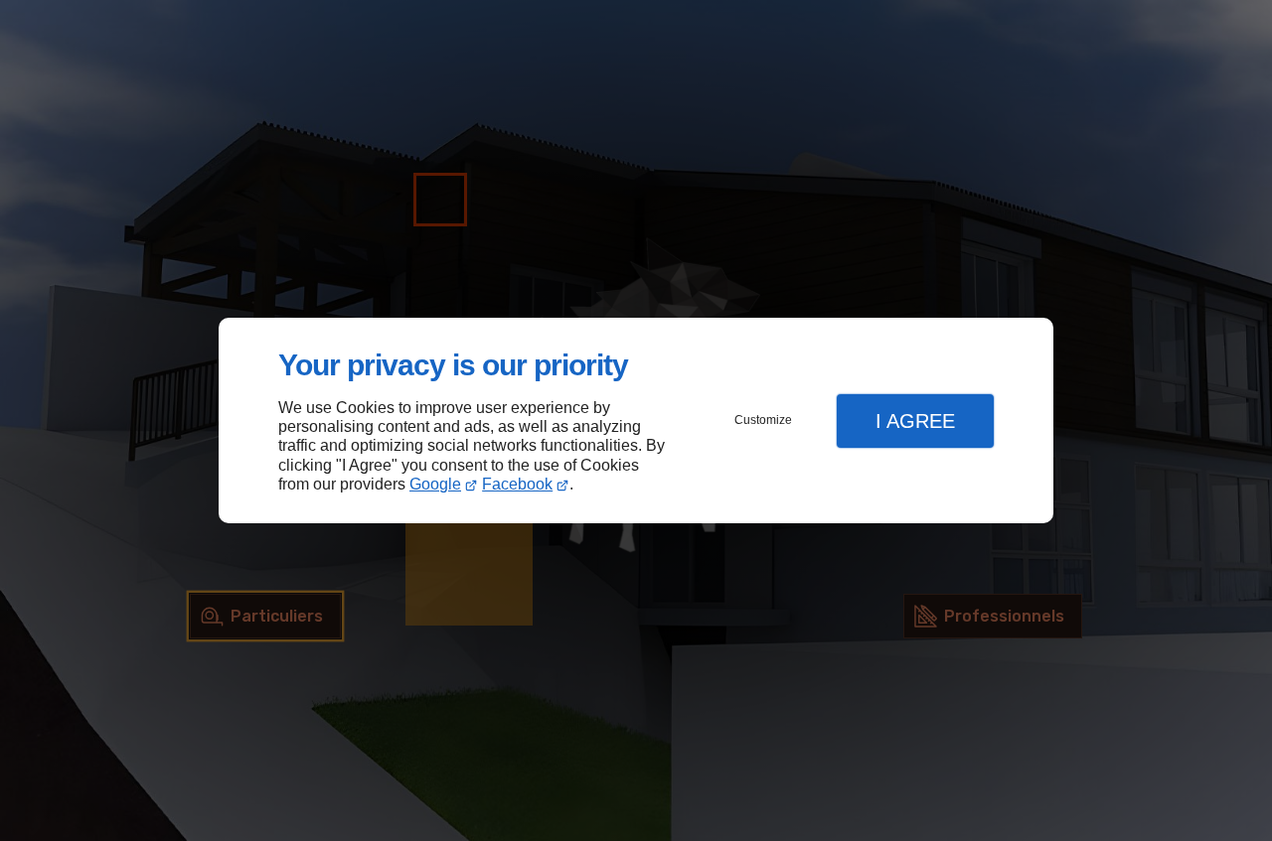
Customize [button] (763, 420)
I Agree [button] (915, 421)
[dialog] (636, 420)
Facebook (517, 484)
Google (435, 484)
